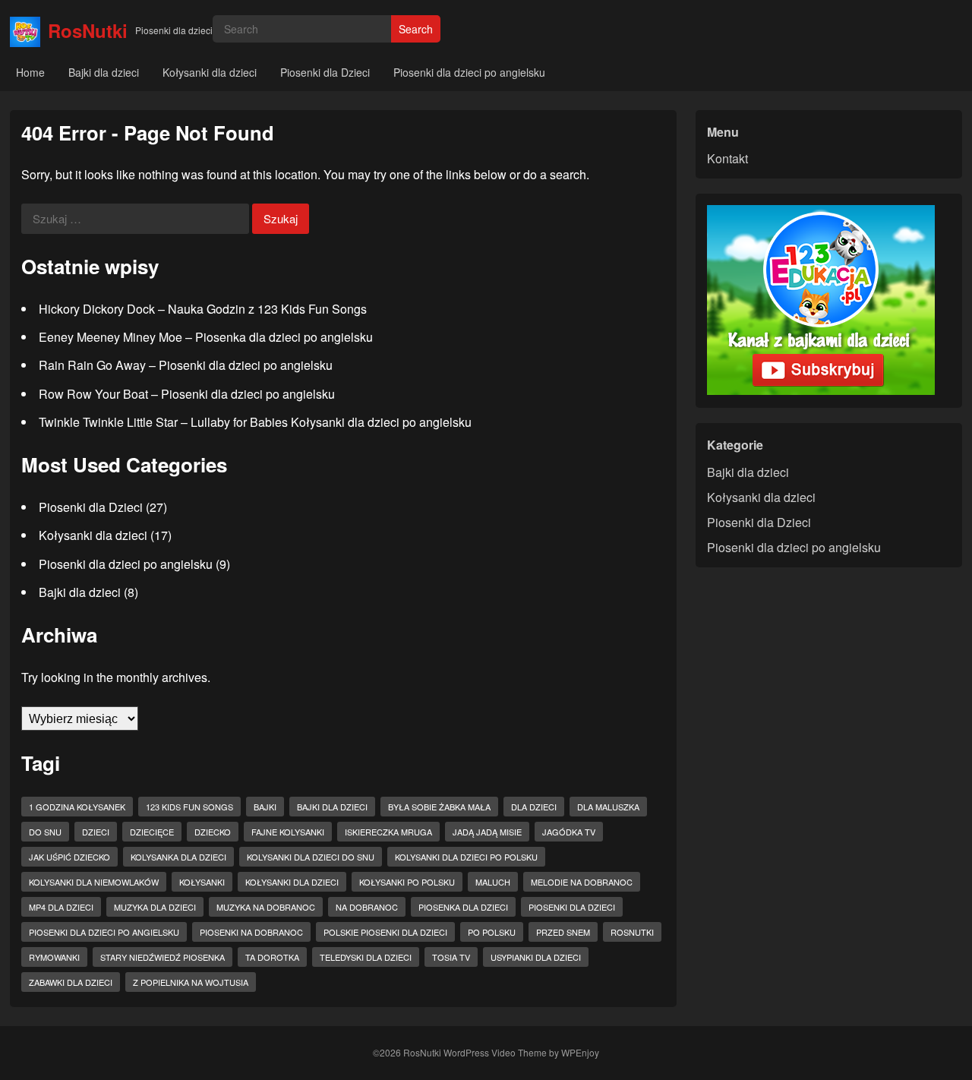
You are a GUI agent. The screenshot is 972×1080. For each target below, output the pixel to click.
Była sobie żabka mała (439, 807)
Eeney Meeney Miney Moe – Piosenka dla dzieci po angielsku (206, 337)
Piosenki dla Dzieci (325, 72)
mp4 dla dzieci (61, 907)
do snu (45, 832)
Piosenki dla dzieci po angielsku (469, 72)
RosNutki (88, 30)
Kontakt (727, 158)
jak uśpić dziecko (69, 857)
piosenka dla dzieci (463, 907)
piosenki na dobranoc (251, 932)
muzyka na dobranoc (265, 907)
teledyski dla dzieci (366, 957)
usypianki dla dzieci (536, 957)
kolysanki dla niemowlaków (94, 882)
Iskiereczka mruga (388, 832)
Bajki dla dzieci (103, 72)
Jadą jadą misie (487, 832)
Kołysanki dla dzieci (210, 72)
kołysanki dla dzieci (292, 882)
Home (30, 72)
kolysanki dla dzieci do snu (310, 857)
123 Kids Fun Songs (189, 807)
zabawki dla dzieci (70, 982)
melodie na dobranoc (582, 882)
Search (416, 28)
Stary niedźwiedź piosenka (162, 957)
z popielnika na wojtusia (190, 982)
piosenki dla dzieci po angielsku (104, 932)
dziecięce (152, 832)
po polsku (492, 932)
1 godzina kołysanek (77, 807)
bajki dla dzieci (332, 807)
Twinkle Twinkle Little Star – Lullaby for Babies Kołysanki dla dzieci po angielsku (255, 422)
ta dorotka (272, 957)
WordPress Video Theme (495, 1052)
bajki (265, 807)
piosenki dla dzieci (572, 907)
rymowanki (54, 957)
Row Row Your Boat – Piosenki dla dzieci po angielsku (187, 394)
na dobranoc (367, 907)
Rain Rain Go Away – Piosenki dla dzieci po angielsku (186, 365)
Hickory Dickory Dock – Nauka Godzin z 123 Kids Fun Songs (203, 308)
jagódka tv (568, 832)
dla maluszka (608, 807)
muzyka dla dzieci (155, 907)
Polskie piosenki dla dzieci (385, 932)
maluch (492, 882)
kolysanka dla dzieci (178, 857)
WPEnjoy (580, 1052)
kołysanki (202, 882)
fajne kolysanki (287, 832)
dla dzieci (534, 807)
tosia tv (451, 957)
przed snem (563, 932)
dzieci (95, 832)
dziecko (212, 832)
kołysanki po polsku (407, 882)
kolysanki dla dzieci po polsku (466, 857)
